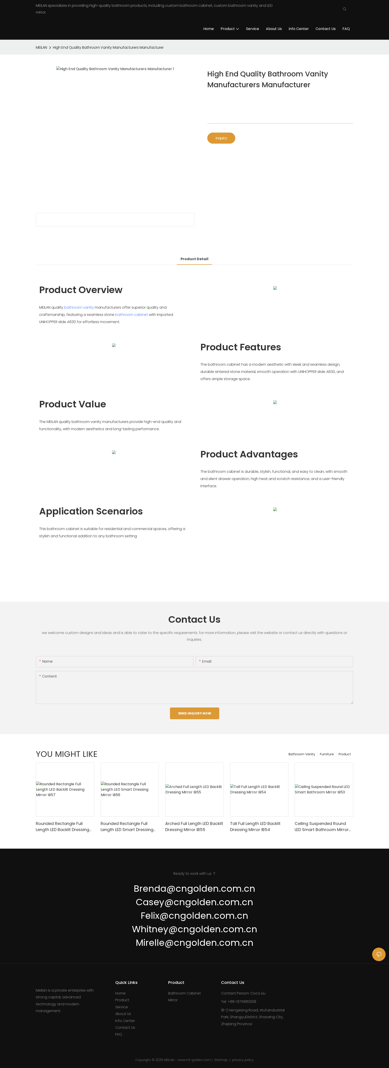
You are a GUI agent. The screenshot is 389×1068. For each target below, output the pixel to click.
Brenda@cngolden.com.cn (194, 888)
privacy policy (242, 1060)
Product (345, 754)
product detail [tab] (194, 259)
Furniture (327, 754)
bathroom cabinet (131, 314)
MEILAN (41, 47)
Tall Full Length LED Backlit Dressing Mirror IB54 (255, 826)
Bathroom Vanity (302, 754)
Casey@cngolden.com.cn (194, 902)
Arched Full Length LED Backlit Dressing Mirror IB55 (194, 826)
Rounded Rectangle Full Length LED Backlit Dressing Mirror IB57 (62, 827)
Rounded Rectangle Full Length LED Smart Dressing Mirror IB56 (127, 827)
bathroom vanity (79, 307)
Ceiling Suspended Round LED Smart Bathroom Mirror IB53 (322, 827)
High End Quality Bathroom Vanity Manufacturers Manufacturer (108, 47)
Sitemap (221, 1060)
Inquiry (221, 138)
